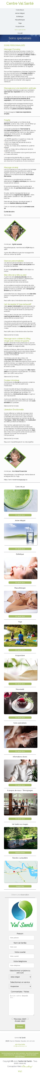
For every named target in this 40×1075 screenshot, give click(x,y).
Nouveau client (20, 1019)
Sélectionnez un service (20, 982)
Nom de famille (20, 943)
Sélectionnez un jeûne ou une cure (20, 972)
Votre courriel (20, 952)
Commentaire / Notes (20, 992)
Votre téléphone (20, 961)
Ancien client (20, 1021)
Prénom (20, 934)
